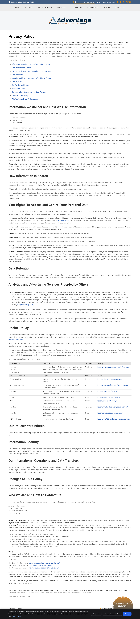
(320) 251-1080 (110, 2)
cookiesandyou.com (16, 339)
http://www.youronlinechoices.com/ (42, 565)
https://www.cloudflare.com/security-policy (112, 385)
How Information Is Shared (21, 68)
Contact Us (120, 8)
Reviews (107, 8)
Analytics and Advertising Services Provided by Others (31, 78)
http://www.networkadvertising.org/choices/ (44, 563)
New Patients (92, 8)
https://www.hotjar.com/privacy (108, 397)
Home (17, 8)
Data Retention (17, 75)
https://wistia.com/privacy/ (107, 401)
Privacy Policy (16, 616)
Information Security (19, 88)
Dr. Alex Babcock (45, 8)
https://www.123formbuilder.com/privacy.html (113, 419)
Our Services (62, 8)
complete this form (63, 220)
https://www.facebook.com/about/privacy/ (112, 407)
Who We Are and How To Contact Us (25, 99)
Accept (127, 614)
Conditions (77, 8)
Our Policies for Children (20, 85)
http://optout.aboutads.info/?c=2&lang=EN (44, 568)
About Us (28, 8)
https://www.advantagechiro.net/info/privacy (113, 367)
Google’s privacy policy (25, 304)
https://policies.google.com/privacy (109, 379)
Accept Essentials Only (112, 614)
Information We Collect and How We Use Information (31, 64)
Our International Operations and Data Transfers (29, 92)
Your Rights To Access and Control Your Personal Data (31, 71)
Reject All (96, 614)
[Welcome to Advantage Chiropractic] (70, 29)
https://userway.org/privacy (107, 391)
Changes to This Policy (20, 95)
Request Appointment (86, 2)
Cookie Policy (17, 81)
